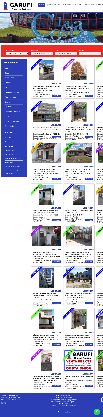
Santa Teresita (9, 162)
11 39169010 (67, 396)
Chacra (8, 83)
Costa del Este (9, 142)
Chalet (7, 87)
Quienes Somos (53, 5)
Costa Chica (9, 138)
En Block (8, 107)
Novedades (89, 5)
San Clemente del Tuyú (12, 158)
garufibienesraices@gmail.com (66, 400)
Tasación (77, 5)
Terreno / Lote (10, 126)
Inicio (41, 5)
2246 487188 (67, 398)
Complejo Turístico (12, 92)
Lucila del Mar (9, 150)
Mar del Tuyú (9, 154)
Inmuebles (66, 5)
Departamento (10, 97)
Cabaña (8, 68)
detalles (57, 95)
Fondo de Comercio (12, 112)
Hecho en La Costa (64, 412)
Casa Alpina (9, 78)
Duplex (7, 102)
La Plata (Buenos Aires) (12, 166)
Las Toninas (9, 146)
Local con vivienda (12, 121)
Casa (7, 73)
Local (7, 116)
